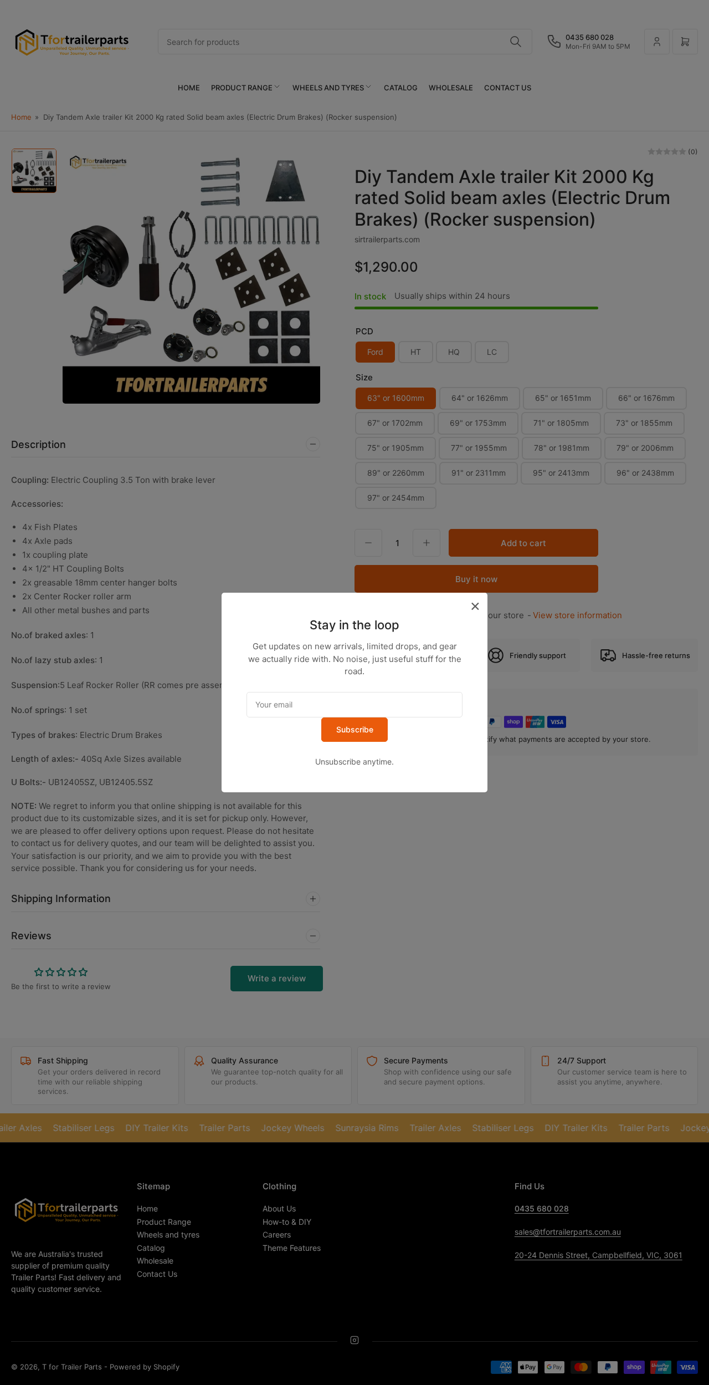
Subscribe (354, 729)
